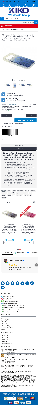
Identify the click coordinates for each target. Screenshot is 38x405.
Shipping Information (7, 320)
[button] (1, 264)
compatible (11, 193)
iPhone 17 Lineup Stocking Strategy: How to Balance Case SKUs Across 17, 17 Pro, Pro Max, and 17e (19, 366)
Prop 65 (4, 329)
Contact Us (5, 336)
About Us (4, 318)
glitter (9, 195)
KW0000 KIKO (12, 104)
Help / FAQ (5, 339)
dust (14, 195)
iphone (26, 195)
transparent (20, 190)
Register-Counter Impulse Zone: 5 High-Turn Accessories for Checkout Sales (20, 360)
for (17, 195)
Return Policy (6, 324)
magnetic (33, 190)
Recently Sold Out (7, 343)
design (27, 190)
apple (21, 195)
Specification (19, 149)
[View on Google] (5, 261)
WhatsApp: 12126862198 (11, 301)
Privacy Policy (6, 326)
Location (4, 322)
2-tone (14, 190)
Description (19, 145)
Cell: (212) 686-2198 (8, 296)
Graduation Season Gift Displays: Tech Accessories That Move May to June (20, 355)
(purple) (4, 197)
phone (21, 193)
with (30, 193)
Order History (5, 337)
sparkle (4, 195)
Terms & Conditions (7, 327)
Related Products (8, 202)
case (26, 193)
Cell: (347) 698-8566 (8, 298)
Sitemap (4, 341)
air (30, 195)
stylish (8, 190)
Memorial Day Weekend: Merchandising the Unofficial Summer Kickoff (19, 350)
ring (17, 193)
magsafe (4, 193)
